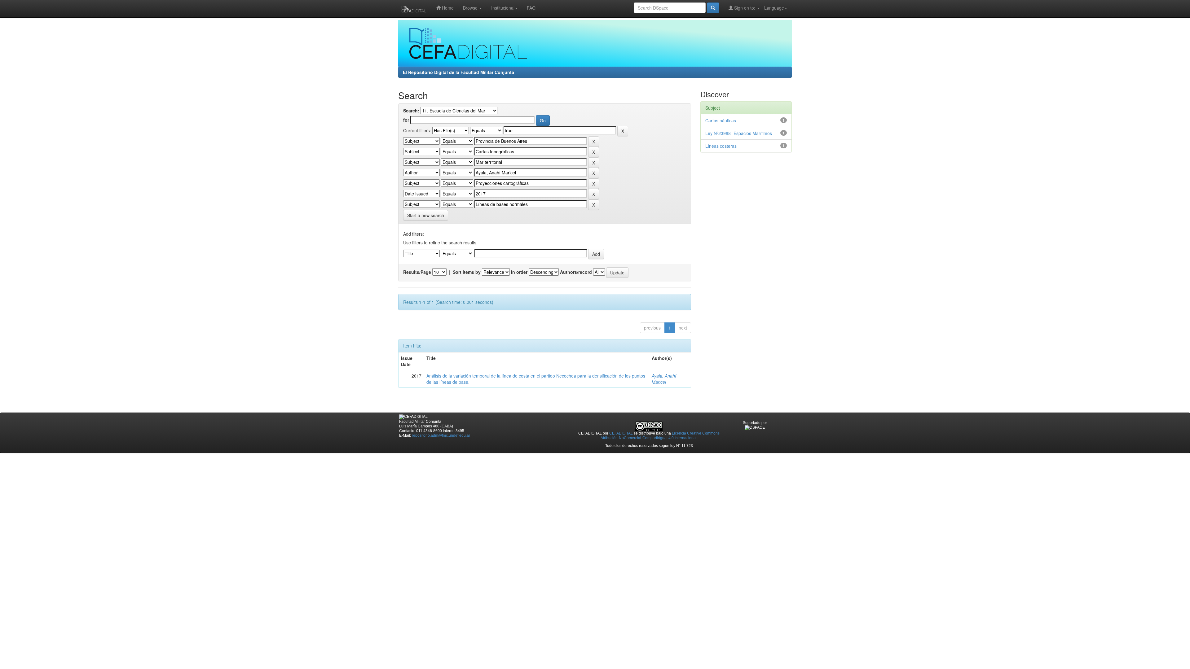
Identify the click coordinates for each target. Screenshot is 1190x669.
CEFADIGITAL (621, 433)
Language (774, 8)
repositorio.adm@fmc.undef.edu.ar (441, 435)
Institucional (502, 8)
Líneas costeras (721, 146)
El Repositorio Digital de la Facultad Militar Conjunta (458, 72)
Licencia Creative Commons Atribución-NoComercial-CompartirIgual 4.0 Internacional (660, 435)
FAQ (531, 8)
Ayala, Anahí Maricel (664, 379)
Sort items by (467, 272)
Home (447, 8)
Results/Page (417, 272)
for (406, 120)
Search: (411, 110)
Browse (471, 8)
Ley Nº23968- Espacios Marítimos (738, 133)
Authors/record (576, 272)
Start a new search (425, 215)
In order (519, 272)
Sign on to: (744, 8)
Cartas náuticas (720, 120)
